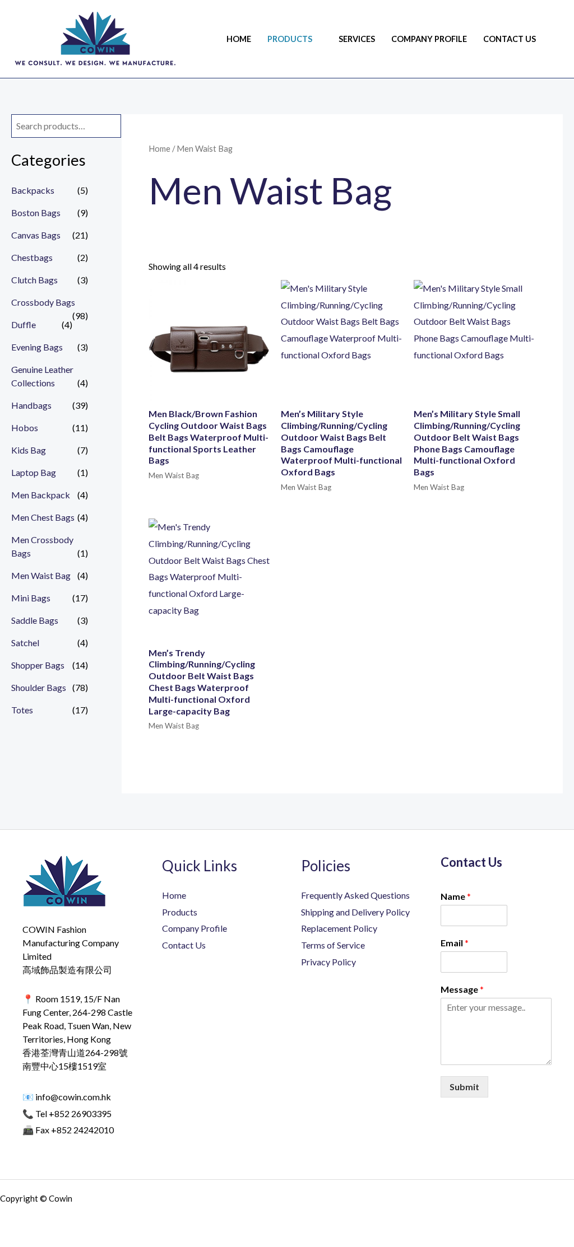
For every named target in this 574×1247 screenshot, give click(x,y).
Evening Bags (37, 347)
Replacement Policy (339, 928)
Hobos (24, 427)
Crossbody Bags (43, 302)
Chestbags (32, 257)
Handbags (31, 405)
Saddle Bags (34, 620)
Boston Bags (36, 212)
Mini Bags (30, 597)
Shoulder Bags (38, 687)
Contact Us (509, 39)
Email (455, 942)
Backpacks (32, 190)
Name (456, 896)
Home (238, 39)
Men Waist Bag (41, 575)
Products (289, 39)
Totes (22, 709)
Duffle (23, 324)
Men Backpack (40, 494)
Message (462, 989)
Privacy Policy (328, 961)
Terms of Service (333, 945)
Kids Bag (28, 450)
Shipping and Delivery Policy (355, 912)
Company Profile (429, 39)
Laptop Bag (33, 472)
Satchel (25, 642)
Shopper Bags (37, 665)
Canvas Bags (36, 235)
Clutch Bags (34, 279)
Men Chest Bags (43, 517)
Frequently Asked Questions (355, 895)
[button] (559, 39)
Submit (464, 1086)
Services (357, 39)
